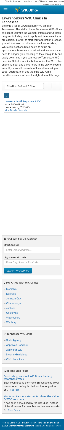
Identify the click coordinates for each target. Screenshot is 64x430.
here (62, 4)
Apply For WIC (14, 349)
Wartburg (11, 322)
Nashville (11, 293)
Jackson (10, 308)
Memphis (11, 289)
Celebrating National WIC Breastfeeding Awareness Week (28, 378)
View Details (11, 109)
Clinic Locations (15, 359)
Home (5, 423)
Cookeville (12, 312)
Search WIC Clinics (18, 270)
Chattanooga (13, 303)
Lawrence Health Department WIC (23, 101)
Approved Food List (17, 345)
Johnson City (13, 298)
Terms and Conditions (48, 423)
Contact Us (15, 423)
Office (29, 10)
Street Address (11, 245)
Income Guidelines (16, 354)
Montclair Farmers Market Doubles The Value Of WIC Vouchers (31, 398)
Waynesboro (13, 317)
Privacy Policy (29, 423)
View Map (23, 109)
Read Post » (15, 389)
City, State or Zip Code (15, 257)
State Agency (13, 340)
